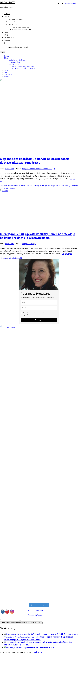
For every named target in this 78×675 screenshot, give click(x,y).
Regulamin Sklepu (35, 615)
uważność (11, 258)
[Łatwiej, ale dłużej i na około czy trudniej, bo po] (58, 552)
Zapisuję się (39, 320)
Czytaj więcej (67, 254)
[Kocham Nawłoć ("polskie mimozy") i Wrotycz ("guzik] (19, 345)
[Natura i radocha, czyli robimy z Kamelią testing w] (19, 557)
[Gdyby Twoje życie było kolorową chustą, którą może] (19, 423)
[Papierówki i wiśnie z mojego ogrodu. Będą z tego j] (58, 516)
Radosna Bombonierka (43, 169)
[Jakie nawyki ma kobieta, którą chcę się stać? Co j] (19, 471)
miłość (61, 185)
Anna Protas (7, 2)
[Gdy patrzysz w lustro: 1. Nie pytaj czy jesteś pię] (19, 391)
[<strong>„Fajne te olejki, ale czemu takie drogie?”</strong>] (13, 647)
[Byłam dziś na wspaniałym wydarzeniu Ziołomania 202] (58, 384)
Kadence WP (39, 652)
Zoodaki (18, 258)
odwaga (68, 185)
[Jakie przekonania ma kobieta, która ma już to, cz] (58, 438)
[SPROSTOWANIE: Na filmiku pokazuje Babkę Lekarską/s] (19, 584)
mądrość (54, 185)
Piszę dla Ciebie (28, 169)
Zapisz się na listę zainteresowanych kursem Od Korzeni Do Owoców (21, 622)
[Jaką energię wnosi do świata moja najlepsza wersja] (19, 491)
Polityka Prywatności (36, 610)
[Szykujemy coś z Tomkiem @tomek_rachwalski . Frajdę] (58, 497)
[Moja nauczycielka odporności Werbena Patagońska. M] (58, 351)
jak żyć (47, 185)
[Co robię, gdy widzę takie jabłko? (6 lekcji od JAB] (19, 528)
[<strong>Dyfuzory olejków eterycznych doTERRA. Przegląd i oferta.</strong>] (17, 634)
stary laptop (10, 188)
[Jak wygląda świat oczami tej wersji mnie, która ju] (58, 475)
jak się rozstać (39, 185)
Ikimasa (30, 185)
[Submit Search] (20, 620)
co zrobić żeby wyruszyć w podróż (13, 185)
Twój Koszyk (71, 3)
